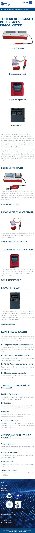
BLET (2, 483)
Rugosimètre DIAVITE (17, 48)
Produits (4, 485)
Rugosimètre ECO (17, 125)
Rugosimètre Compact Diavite (13, 242)
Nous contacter (22, 531)
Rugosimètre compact (17, 74)
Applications (5, 490)
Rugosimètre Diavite (9, 204)
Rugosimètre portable (17, 100)
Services (3, 488)
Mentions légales (13, 531)
